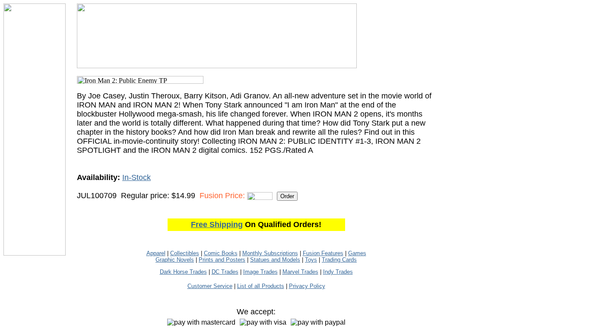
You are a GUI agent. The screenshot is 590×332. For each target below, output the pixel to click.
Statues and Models (275, 259)
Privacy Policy (307, 286)
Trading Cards (339, 259)
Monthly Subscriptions (270, 253)
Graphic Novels (174, 259)
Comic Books (221, 253)
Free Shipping (217, 224)
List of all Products (260, 286)
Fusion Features (323, 253)
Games (357, 253)
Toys (311, 259)
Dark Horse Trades (183, 272)
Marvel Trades (300, 272)
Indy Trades (338, 272)
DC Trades (225, 272)
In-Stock (136, 177)
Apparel (155, 253)
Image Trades (260, 272)
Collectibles (184, 253)
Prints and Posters (222, 259)
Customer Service (209, 286)
